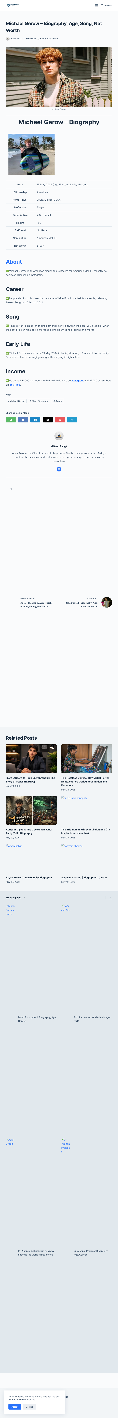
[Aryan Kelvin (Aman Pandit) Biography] (31, 858)
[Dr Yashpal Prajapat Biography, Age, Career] (66, 1253)
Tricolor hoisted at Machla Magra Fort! (92, 1019)
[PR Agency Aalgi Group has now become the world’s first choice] (10, 1253)
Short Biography (39, 401)
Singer (57, 401)
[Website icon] (59, 469)
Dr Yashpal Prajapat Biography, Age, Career (91, 1253)
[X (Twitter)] (48, 419)
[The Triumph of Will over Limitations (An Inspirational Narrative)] (86, 810)
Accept (15, 1407)
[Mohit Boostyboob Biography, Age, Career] (10, 1019)
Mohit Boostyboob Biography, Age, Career (37, 1019)
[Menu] (96, 5)
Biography (52, 39)
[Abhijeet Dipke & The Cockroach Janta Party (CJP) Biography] (31, 810)
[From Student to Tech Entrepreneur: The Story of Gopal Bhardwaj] (31, 758)
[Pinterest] (60, 419)
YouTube (15, 384)
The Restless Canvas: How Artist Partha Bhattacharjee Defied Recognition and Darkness (85, 781)
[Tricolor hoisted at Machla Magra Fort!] (66, 1019)
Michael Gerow (16, 401)
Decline (29, 1407)
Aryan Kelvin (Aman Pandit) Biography (29, 877)
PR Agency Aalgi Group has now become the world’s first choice (36, 1253)
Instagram (77, 380)
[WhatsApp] (11, 419)
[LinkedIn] (35, 419)
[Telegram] (72, 419)
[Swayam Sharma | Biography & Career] (86, 858)
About (14, 261)
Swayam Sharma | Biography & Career (84, 877)
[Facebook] (23, 419)
